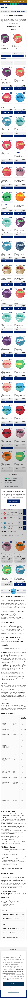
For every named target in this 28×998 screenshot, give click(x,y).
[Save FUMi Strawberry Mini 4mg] (3, 94)
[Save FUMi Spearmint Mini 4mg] (16, 117)
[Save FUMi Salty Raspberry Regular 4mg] (16, 429)
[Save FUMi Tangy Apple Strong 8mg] (3, 193)
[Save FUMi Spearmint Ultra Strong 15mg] (3, 218)
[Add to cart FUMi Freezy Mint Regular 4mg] (24, 528)
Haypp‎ (2, 11)
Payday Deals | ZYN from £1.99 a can (12, 1)
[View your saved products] (18, 8)
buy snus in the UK (8, 877)
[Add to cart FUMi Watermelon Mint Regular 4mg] (24, 513)
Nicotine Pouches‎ (9, 11)
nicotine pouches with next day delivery (11, 886)
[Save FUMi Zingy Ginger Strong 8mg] (3, 266)
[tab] (3, 58)
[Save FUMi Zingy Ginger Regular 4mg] (16, 266)
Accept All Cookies (13, 984)
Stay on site (13, 505)
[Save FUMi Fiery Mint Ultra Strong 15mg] (16, 383)
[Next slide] (25, 43)
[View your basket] (21, 8)
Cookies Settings (13, 992)
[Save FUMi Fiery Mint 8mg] (3, 406)
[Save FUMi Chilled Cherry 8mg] (16, 406)
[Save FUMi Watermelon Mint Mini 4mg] (3, 141)
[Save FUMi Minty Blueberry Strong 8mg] (16, 242)
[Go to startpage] (6, 8)
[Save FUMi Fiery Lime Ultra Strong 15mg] (16, 452)
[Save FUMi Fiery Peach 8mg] (3, 383)
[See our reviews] (13, 4)
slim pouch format (18, 641)
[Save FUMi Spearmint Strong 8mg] (16, 313)
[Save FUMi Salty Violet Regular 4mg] (3, 337)
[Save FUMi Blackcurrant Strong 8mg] (16, 218)
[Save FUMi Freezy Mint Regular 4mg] (3, 117)
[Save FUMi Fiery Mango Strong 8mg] (16, 193)
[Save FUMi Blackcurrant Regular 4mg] (3, 68)
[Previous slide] (2, 43)
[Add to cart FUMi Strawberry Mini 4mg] (24, 518)
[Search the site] (15, 8)
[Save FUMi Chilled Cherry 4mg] (3, 429)
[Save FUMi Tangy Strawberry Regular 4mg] (16, 141)
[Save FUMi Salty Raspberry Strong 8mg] (16, 168)
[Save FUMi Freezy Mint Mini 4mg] (16, 94)
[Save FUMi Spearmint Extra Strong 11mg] (3, 313)
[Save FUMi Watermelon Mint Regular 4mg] (14, 34)
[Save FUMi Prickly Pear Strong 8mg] (3, 452)
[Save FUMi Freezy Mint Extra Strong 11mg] (3, 242)
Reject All (13, 988)
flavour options (17, 639)
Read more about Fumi (13, 26)
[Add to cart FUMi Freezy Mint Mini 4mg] (24, 523)
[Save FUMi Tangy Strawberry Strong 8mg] (3, 168)
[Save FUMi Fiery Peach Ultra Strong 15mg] (3, 360)
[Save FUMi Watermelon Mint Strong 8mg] (16, 289)
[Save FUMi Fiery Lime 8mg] (16, 360)
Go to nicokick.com (13, 501)
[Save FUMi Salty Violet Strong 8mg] (3, 289)
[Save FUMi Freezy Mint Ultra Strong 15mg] (16, 337)
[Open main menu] (25, 8)
